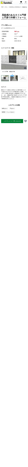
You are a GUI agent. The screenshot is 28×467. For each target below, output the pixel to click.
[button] (5, 78)
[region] (14, 62)
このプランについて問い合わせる (12, 121)
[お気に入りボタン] (25, 121)
